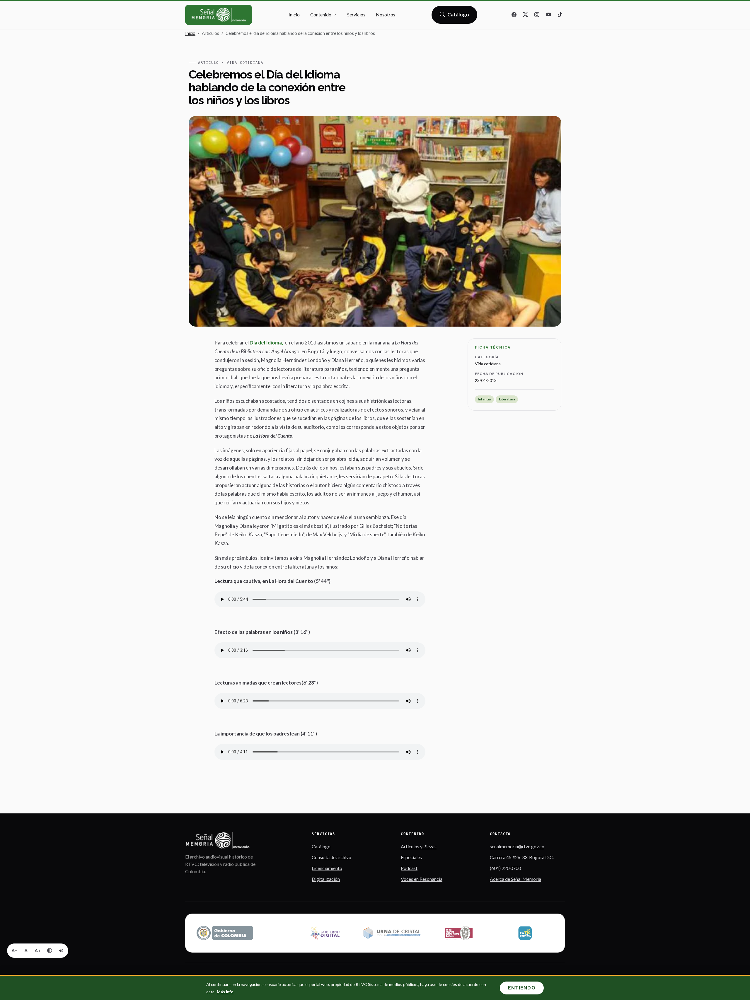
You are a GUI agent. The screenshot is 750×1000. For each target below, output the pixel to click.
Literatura (507, 399)
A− (14, 950)
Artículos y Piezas (419, 846)
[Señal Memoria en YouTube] (548, 15)
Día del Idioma (266, 342)
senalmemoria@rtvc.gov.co (517, 846)
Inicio (294, 14)
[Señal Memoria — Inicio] (218, 15)
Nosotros (385, 14)
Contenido (320, 14)
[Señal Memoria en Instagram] (537, 15)
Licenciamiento (327, 868)
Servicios (356, 14)
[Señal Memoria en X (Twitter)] (526, 15)
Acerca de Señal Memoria (515, 879)
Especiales (411, 857)
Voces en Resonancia (421, 879)
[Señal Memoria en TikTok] (560, 15)
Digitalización (326, 879)
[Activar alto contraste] (49, 950)
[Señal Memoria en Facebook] (514, 15)
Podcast (409, 868)
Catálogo (458, 16)
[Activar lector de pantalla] (61, 950)
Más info (225, 991)
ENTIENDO (522, 988)
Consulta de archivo (331, 857)
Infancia (484, 399)
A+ (38, 950)
